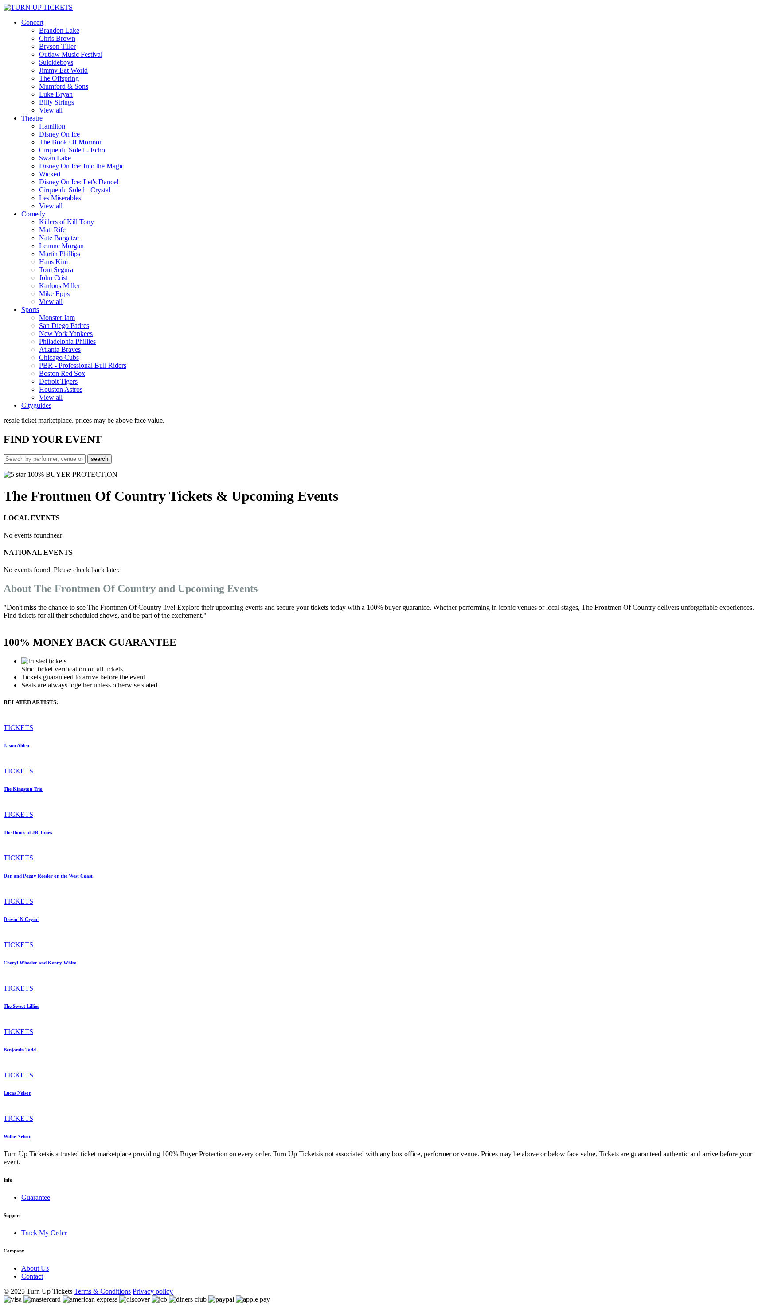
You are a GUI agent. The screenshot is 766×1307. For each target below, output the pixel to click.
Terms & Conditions (102, 1291)
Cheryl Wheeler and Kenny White (40, 962)
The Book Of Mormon (71, 142)
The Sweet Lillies (21, 1006)
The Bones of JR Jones (28, 832)
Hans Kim (53, 261)
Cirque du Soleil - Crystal (74, 190)
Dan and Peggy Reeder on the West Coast (48, 875)
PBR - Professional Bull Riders (82, 365)
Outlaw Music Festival (70, 54)
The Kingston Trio (23, 789)
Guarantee (35, 1197)
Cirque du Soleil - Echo (72, 150)
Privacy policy (153, 1291)
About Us (35, 1268)
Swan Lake (55, 158)
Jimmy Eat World (63, 70)
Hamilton (52, 126)
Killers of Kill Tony (66, 222)
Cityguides (36, 405)
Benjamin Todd (20, 1049)
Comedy (33, 214)
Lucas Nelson (17, 1093)
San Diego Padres (64, 325)
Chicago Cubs (59, 357)
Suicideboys (56, 62)
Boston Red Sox (62, 373)
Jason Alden (16, 745)
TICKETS (18, 727)
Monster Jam (57, 317)
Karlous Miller (59, 285)
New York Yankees (66, 333)
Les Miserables (60, 198)
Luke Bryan (56, 94)
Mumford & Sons (63, 86)
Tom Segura (56, 269)
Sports (30, 309)
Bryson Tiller (57, 46)
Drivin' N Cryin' (21, 919)
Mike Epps (54, 293)
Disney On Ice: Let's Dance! (79, 182)
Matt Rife (52, 230)
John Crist (53, 277)
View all (51, 110)
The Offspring (59, 78)
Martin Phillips (59, 253)
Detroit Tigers (58, 381)
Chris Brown (57, 38)
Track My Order (44, 1233)
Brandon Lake (59, 30)
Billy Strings (56, 102)
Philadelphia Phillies (67, 341)
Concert (32, 22)
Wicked (49, 174)
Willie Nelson (17, 1136)
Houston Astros (60, 389)
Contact (32, 1276)
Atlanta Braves (60, 349)
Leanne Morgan (61, 246)
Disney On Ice (59, 134)
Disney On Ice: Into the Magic (81, 166)
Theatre (32, 118)
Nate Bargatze (59, 238)
